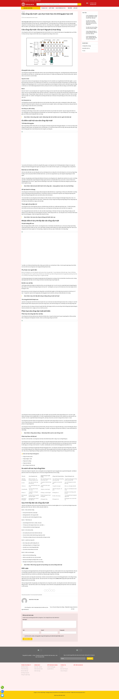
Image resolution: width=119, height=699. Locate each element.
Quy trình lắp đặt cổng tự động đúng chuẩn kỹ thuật (44, 296)
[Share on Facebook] (45, 590)
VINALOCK (58, 578)
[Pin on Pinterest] (52, 590)
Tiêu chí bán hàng (24, 668)
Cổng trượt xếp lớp (27, 463)
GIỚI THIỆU (51, 8)
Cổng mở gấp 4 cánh (27, 458)
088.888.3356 (47, 655)
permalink (40, 594)
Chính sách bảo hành (38, 668)
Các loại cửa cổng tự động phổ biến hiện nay (42, 217)
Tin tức (31, 594)
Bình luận (25, 619)
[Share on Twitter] (47, 590)
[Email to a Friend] (49, 590)
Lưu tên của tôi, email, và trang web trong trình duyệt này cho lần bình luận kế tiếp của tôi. (44, 635)
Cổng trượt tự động (27, 460)
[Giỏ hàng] (83, 4)
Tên (24, 630)
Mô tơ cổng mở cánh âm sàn (29, 465)
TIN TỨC (70, 8)
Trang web (62, 630)
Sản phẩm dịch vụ (86, 48)
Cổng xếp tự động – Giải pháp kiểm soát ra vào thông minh (46, 433)
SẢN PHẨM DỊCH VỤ (60, 8)
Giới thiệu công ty (24, 666)
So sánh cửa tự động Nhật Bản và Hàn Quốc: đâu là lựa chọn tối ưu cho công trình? (91, 22)
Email (42, 630)
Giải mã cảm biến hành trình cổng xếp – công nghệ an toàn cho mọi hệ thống (51, 186)
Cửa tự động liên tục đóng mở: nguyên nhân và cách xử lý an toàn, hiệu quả (91, 16)
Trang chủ (44, 8)
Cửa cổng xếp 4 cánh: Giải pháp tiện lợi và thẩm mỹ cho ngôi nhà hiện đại (50, 117)
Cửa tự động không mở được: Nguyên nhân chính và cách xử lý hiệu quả (91, 37)
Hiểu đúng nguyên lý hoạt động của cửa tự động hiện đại (46, 564)
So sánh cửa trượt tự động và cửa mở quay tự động (91, 28)
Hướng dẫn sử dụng (86, 45)
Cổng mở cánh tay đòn (28, 456)
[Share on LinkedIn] (54, 590)
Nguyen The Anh (34, 17)
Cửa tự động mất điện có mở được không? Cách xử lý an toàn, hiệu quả (91, 32)
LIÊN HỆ (75, 8)
